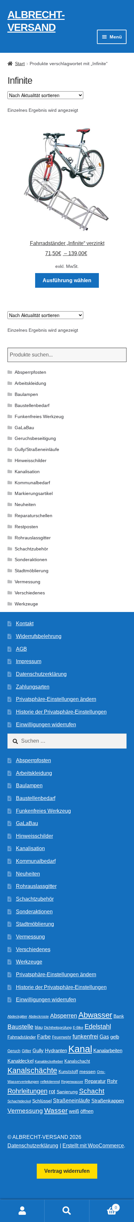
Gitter (26, 1051)
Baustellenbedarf (32, 405)
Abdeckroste (39, 1016)
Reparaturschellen (33, 515)
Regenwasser (72, 1082)
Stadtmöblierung (31, 570)
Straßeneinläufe (71, 1100)
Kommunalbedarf (32, 482)
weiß (74, 1111)
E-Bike (78, 1027)
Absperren (63, 1015)
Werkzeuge (26, 603)
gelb (114, 1037)
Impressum (28, 661)
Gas (104, 1037)
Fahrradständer (21, 1037)
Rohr (112, 1081)
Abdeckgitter (17, 1016)
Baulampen (26, 394)
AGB (21, 649)
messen (87, 1071)
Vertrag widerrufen (67, 1171)
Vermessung (27, 581)
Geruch (13, 1051)
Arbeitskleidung (30, 383)
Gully (38, 1050)
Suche (67, 1211)
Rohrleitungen (27, 1091)
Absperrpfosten (30, 372)
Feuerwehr (61, 1037)
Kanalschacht (77, 1061)
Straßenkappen (107, 1100)
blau (39, 1027)
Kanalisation (27, 471)
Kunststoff (68, 1071)
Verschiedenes (30, 592)
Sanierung (67, 1091)
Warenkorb (103, 1205)
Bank (119, 1016)
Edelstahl (98, 1026)
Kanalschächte (32, 1071)
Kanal (80, 1048)
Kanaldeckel (20, 1061)
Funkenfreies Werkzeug (39, 416)
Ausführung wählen (67, 280)
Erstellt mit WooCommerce (93, 1145)
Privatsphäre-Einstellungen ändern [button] (56, 699)
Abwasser (95, 1015)
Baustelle (20, 1026)
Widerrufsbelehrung (38, 636)
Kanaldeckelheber (49, 1061)
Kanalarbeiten (107, 1050)
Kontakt (25, 623)
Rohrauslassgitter (33, 537)
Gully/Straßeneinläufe (37, 449)
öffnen (86, 1111)
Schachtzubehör (31, 548)
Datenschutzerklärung (41, 674)
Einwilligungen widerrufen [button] (46, 724)
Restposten (26, 526)
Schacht (91, 1091)
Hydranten (56, 1050)
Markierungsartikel (34, 493)
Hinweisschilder (31, 460)
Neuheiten (25, 504)
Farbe (44, 1037)
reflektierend (50, 1082)
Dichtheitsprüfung (58, 1027)
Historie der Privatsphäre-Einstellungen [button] (61, 712)
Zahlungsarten (32, 687)
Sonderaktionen (31, 559)
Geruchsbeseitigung (35, 438)
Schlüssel (42, 1100)
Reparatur (95, 1081)
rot (52, 1091)
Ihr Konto (22, 1211)
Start (20, 63)
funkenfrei (85, 1036)
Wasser (56, 1110)
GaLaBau (24, 427)
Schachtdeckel (19, 1101)
